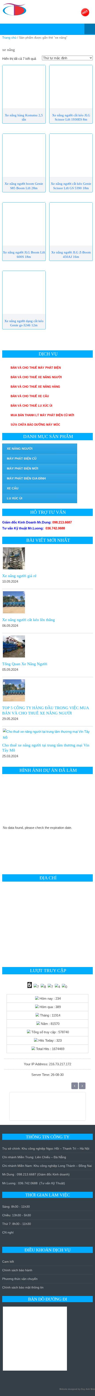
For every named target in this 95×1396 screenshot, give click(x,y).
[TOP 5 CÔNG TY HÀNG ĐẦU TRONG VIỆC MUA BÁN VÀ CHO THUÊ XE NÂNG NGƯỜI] (47, 691)
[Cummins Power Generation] (75, 1109)
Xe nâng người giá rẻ (19, 576)
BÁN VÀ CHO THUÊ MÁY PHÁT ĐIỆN (36, 367)
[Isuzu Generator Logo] (80, 1109)
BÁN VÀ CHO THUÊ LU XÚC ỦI (31, 405)
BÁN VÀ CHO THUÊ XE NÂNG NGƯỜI (36, 377)
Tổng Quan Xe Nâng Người (24, 664)
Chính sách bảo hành (17, 1270)
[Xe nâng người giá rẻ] (47, 559)
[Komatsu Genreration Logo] (49, 1109)
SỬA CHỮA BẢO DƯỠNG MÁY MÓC (35, 424)
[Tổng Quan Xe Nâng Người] (47, 647)
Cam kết (8, 1261)
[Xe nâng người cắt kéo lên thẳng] (47, 603)
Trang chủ (9, 37)
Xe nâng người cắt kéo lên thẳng (28, 620)
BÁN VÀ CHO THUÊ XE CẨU (30, 396)
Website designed (68, 1389)
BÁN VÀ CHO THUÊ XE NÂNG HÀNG (35, 386)
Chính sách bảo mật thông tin (23, 1287)
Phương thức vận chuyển (20, 1279)
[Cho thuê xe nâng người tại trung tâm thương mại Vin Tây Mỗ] (47, 735)
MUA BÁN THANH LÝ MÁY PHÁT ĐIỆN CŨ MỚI (42, 415)
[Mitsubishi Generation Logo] (39, 1109)
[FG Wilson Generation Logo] (44, 1109)
